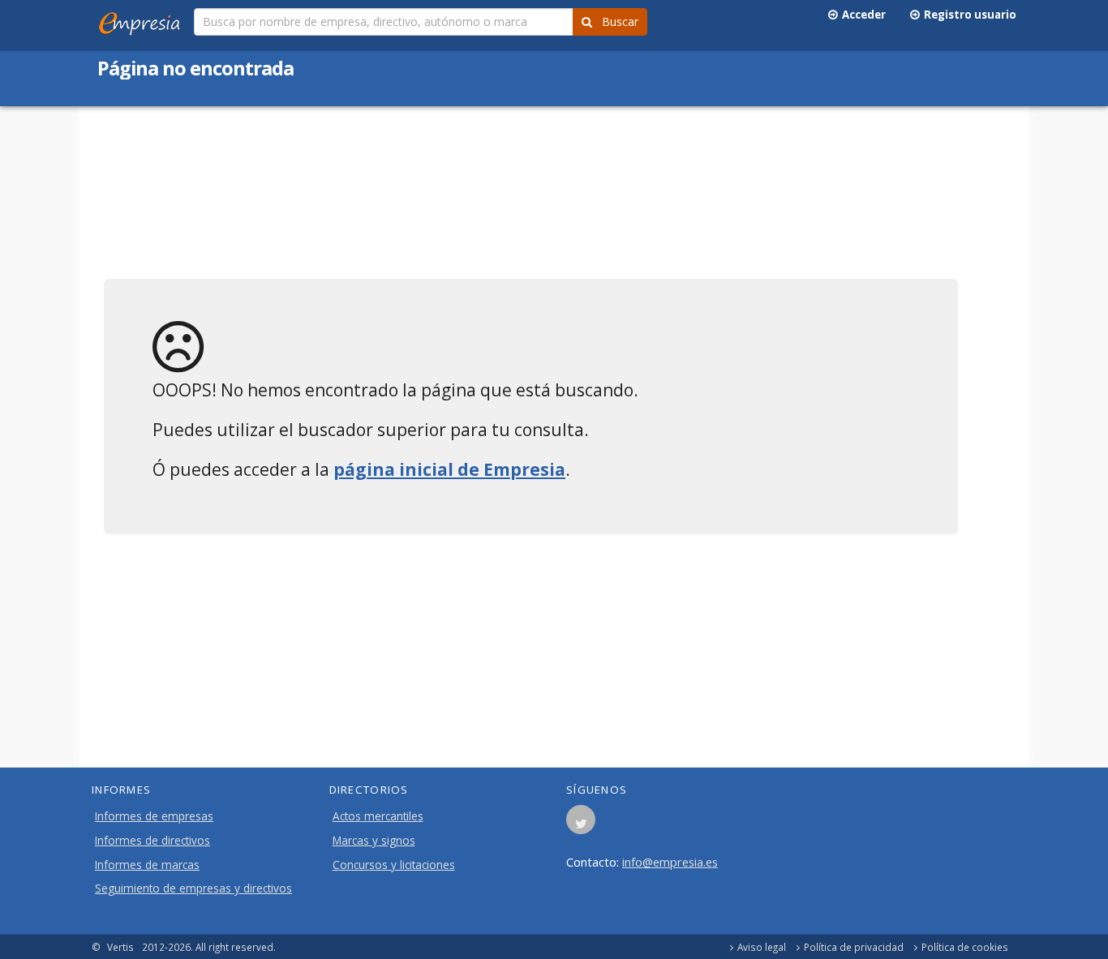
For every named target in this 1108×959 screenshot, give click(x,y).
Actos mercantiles (378, 816)
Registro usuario (967, 14)
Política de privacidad (854, 946)
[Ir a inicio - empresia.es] (143, 20)
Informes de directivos (152, 840)
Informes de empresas (154, 816)
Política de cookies (964, 946)
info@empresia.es (670, 862)
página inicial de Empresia (449, 469)
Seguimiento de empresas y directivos (193, 888)
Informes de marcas (147, 865)
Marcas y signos (374, 840)
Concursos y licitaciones (394, 865)
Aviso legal (761, 946)
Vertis (120, 946)
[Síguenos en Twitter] (581, 824)
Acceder (861, 14)
